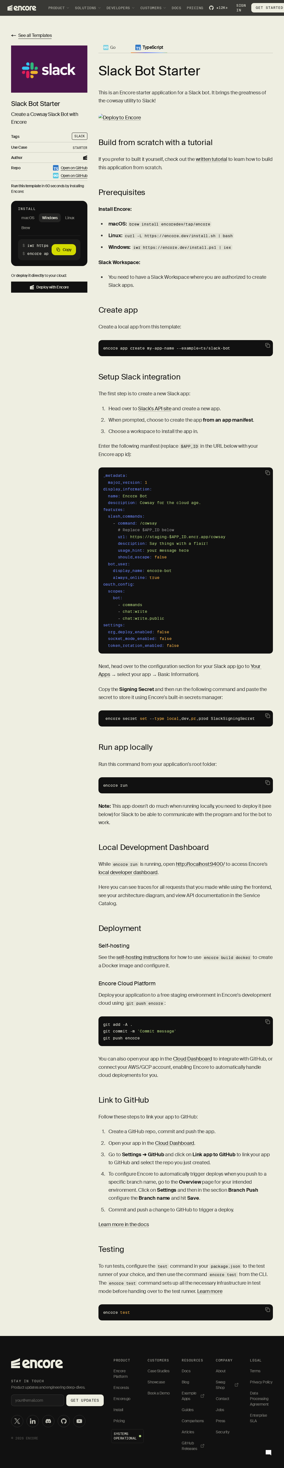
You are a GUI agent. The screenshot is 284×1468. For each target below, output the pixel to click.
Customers (151, 8)
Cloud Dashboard (192, 1059)
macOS (27, 217)
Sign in (241, 7)
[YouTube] (79, 1421)
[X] (17, 1421)
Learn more (209, 1291)
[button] (49, 249)
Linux (69, 217)
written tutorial (211, 159)
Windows (50, 217)
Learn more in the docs (123, 1224)
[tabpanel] (185, 679)
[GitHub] (64, 1421)
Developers (118, 8)
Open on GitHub (74, 167)
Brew (25, 227)
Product (56, 8)
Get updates (85, 1400)
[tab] (109, 48)
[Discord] (48, 1421)
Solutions (85, 8)
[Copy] (268, 345)
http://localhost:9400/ (200, 864)
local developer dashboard (128, 872)
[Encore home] (37, 1363)
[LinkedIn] (33, 1421)
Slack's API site (154, 408)
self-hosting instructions (142, 957)
